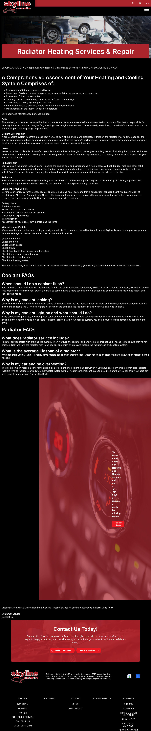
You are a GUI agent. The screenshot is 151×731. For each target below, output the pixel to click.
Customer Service (11, 614)
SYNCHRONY (75, 708)
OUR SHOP (22, 698)
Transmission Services (128, 713)
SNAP (75, 704)
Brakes (128, 704)
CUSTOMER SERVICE (22, 717)
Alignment (128, 719)
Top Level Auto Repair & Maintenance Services (53, 67)
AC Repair (128, 708)
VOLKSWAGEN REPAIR (102, 698)
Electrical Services (128, 724)
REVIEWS (23, 708)
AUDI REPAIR (49, 698)
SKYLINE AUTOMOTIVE (14, 67)
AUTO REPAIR (128, 698)
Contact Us (7, 617)
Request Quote (118, 524)
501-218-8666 (115, 492)
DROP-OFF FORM (22, 725)
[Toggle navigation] (146, 10)
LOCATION (22, 704)
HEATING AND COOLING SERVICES (99, 67)
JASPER (22, 712)
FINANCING (75, 698)
